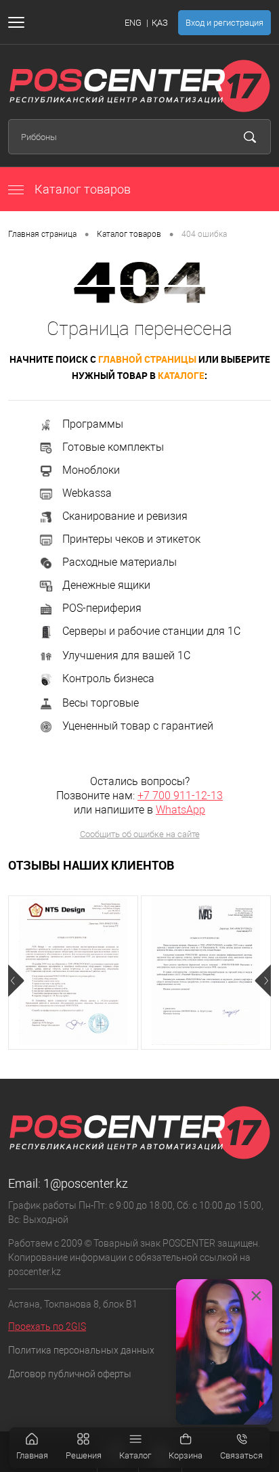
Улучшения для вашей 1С (126, 655)
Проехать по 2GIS (47, 1326)
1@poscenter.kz (85, 1183)
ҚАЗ (160, 23)
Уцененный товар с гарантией (137, 725)
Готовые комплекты (113, 447)
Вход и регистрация (224, 23)
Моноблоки (91, 470)
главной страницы (147, 359)
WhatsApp (180, 809)
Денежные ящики (106, 585)
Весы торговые (100, 702)
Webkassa (87, 493)
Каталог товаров (81, 189)
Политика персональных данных (81, 1350)
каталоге (181, 375)
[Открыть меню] (19, 22)
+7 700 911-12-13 (180, 795)
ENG (133, 23)
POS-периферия (102, 608)
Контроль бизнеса (108, 678)
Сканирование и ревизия (125, 516)
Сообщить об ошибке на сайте (140, 834)
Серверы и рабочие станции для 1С (151, 631)
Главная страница (42, 234)
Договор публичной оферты (69, 1373)
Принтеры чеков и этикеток (131, 539)
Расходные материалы (119, 562)
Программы (92, 424)
